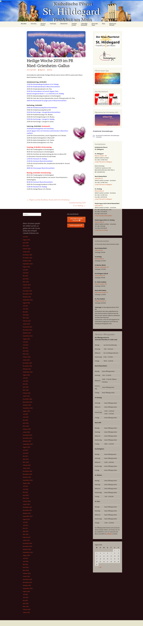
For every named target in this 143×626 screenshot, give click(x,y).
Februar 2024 (26, 285)
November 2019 (27, 438)
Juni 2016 (25, 561)
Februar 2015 (26, 609)
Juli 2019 (25, 450)
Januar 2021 (26, 396)
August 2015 (26, 591)
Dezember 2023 (27, 291)
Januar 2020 (26, 432)
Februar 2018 (26, 501)
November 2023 (27, 294)
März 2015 (26, 606)
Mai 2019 (25, 456)
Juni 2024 (25, 273)
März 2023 (26, 318)
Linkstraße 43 (99, 205)
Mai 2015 (25, 600)
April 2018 (26, 495)
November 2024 (27, 258)
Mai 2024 (25, 276)
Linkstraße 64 (99, 250)
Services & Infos (43, 24)
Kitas (103, 24)
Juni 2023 (25, 309)
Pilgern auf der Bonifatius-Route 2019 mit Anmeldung (48, 199)
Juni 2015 (25, 597)
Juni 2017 (25, 525)
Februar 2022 (26, 357)
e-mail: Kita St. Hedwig (101, 230)
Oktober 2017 (27, 513)
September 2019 (28, 444)
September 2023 (28, 300)
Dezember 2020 (27, 399)
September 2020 (28, 408)
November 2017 (27, 510)
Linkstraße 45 (99, 178)
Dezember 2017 (27, 507)
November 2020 (27, 402)
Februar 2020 (26, 429)
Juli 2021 (25, 378)
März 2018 (26, 498)
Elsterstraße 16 (99, 222)
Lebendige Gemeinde (84, 24)
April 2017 (26, 531)
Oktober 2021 (27, 369)
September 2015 (28, 588)
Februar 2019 (26, 465)
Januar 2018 (26, 504)
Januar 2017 (26, 540)
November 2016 (27, 546)
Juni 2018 (25, 489)
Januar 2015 (26, 612)
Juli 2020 (25, 414)
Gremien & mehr (74, 24)
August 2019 (26, 447)
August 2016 (26, 555)
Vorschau (33, 24)
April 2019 (26, 459)
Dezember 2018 (27, 471)
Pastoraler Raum (95, 24)
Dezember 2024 (27, 255)
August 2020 (26, 411)
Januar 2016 (26, 576)
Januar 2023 (26, 324)
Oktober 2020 (27, 405)
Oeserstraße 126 (100, 275)
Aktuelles (24, 24)
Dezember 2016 (27, 543)
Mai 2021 (25, 384)
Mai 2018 (25, 492)
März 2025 (26, 246)
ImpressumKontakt (112, 24)
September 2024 (28, 264)
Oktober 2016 (27, 549)
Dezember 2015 (27, 579)
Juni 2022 (25, 345)
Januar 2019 (26, 468)
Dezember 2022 (27, 327)
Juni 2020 (25, 417)
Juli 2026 (25, 237)
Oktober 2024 (27, 261)
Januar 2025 (26, 252)
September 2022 (28, 336)
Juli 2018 (25, 486)
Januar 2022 (26, 360)
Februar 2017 (26, 537)
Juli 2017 (25, 522)
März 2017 (26, 534)
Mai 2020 (25, 420)
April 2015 (26, 603)
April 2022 (26, 351)
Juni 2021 (25, 381)
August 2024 (26, 267)
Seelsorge (53, 24)
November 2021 (27, 366)
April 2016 (26, 567)
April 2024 (26, 279)
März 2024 (26, 282)
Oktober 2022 (27, 333)
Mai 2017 (25, 528)
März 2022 (26, 354)
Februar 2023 (26, 321)
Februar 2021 (26, 393)
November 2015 (27, 582)
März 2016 (26, 570)
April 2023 (26, 315)
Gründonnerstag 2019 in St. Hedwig (77, 204)
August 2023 (26, 303)
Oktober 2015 (27, 585)
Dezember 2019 (27, 435)
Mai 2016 (25, 564)
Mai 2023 (25, 312)
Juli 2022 (25, 342)
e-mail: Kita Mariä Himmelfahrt (103, 216)
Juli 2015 (25, 594)
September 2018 (28, 480)
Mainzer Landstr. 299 (101, 156)
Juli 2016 (25, 558)
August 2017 (26, 519)
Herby (50, 70)
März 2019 (26, 462)
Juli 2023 (25, 306)
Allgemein (42, 70)
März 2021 (26, 390)
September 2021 (28, 372)
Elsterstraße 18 (99, 191)
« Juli (100, 567)
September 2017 (28, 516)
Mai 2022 (25, 348)
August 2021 (26, 375)
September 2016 (28, 552)
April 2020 (26, 423)
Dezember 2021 (27, 363)
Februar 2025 (26, 249)
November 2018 (27, 474)
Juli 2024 (25, 270)
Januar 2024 (26, 288)
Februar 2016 (26, 573)
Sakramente (64, 24)
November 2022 (27, 330)
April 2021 (26, 387)
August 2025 (26, 240)
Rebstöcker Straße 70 (101, 292)
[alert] (107, 136)
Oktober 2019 (27, 441)
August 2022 (26, 339)
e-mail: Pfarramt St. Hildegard (103, 162)
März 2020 (26, 426)
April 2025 (26, 243)
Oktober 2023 (27, 297)
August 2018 (26, 483)
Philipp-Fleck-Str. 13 (100, 301)
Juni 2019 (25, 453)
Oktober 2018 (27, 477)
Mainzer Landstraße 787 (102, 267)
